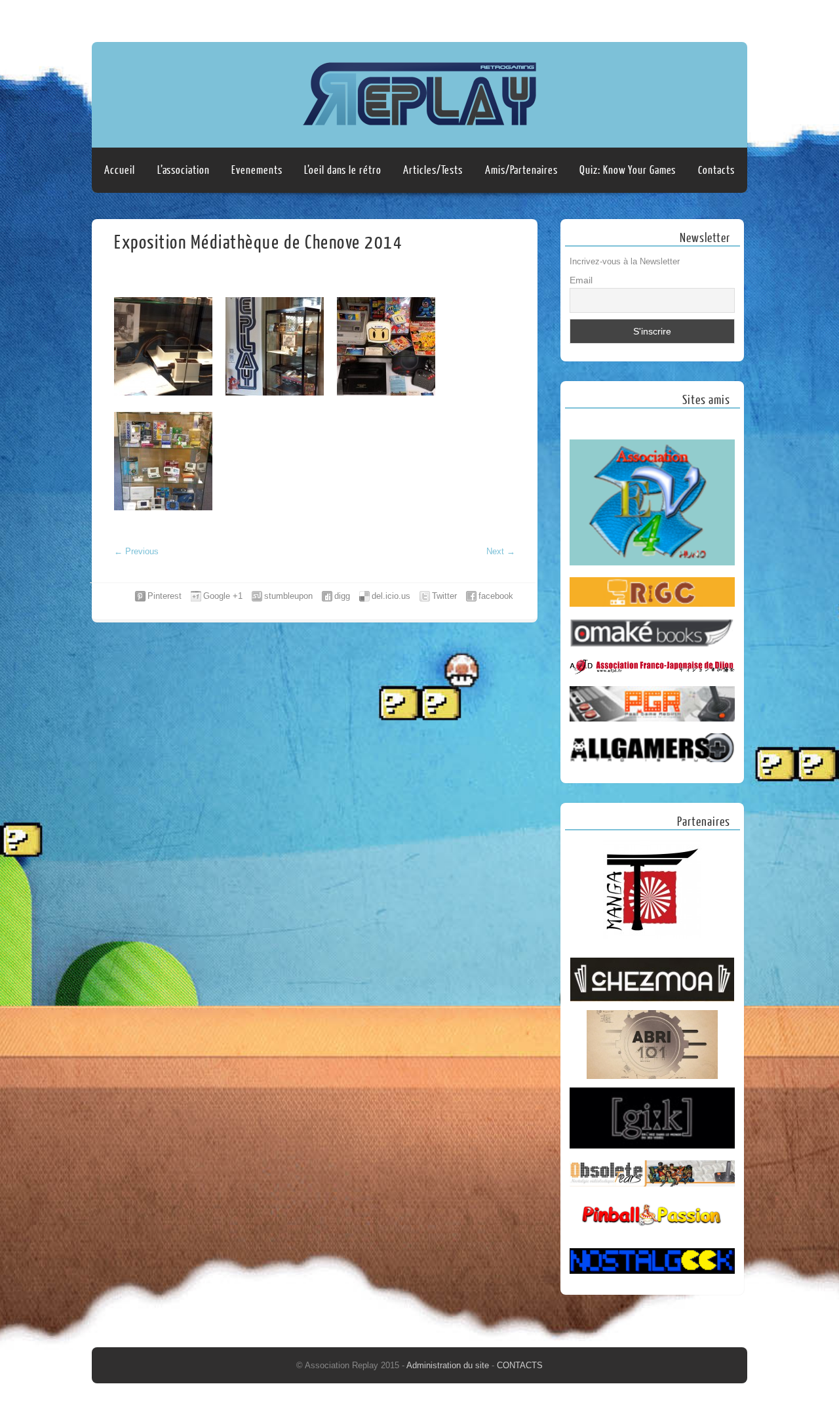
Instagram (735, 18)
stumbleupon (288, 596)
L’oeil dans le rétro (342, 170)
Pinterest (164, 596)
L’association (183, 170)
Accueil (119, 170)
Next (500, 551)
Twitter (444, 596)
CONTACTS (520, 1365)
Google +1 (223, 596)
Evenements (256, 170)
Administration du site (449, 1365)
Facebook (710, 18)
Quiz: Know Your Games (627, 170)
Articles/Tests (433, 170)
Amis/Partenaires (521, 170)
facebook (495, 596)
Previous (136, 551)
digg (342, 596)
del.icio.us (391, 596)
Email (581, 280)
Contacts (716, 170)
